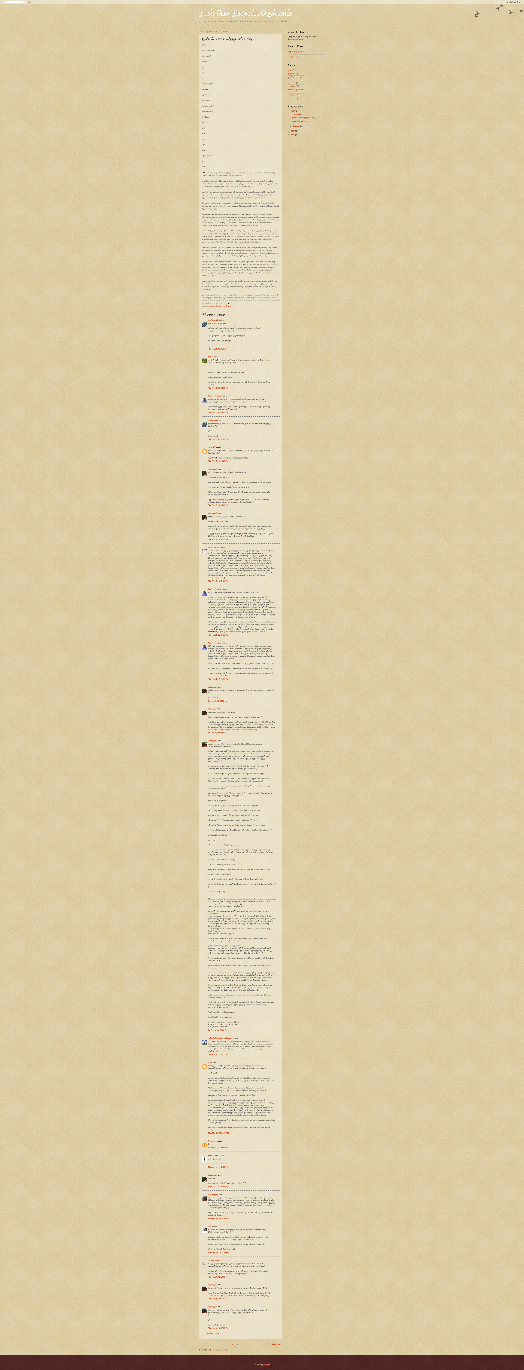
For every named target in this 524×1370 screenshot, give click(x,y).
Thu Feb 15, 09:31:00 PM (218, 349)
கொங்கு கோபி (213, 1260)
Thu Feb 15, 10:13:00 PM (218, 461)
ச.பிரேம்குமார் (213, 1194)
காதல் (212, 306)
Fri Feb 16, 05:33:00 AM (217, 701)
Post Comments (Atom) (219, 1350)
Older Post (276, 1344)
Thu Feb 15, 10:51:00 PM (218, 581)
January (296, 126)
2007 (293, 111)
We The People (214, 396)
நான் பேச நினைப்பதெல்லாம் (245, 12)
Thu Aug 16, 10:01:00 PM (218, 1299)
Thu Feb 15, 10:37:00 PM (218, 539)
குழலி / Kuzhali (214, 547)
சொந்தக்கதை (293, 57)
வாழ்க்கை (227, 306)
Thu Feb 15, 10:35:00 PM (218, 505)
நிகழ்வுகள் (292, 83)
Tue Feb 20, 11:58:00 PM (218, 1055)
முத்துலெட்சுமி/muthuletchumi (220, 1038)
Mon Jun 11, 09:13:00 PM (218, 1187)
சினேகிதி (211, 447)
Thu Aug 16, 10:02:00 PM (218, 1328)
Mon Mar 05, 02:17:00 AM (218, 1133)
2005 (293, 135)
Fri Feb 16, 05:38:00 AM (217, 733)
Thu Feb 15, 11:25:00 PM (218, 679)
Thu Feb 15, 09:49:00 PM (218, 412)
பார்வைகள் (292, 86)
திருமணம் (219, 306)
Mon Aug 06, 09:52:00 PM (218, 1218)
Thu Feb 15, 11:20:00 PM (218, 635)
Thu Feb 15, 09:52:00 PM (218, 439)
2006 (293, 131)
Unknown (212, 1141)
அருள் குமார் (212, 469)
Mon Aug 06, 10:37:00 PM (218, 1252)
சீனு (209, 1226)
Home (235, 1344)
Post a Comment (212, 1333)
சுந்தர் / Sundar (214, 1155)
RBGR (210, 357)
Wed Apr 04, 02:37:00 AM (218, 1148)
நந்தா (210, 1062)
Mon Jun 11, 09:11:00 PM (218, 1167)
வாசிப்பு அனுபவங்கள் (295, 90)
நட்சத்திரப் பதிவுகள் (295, 77)
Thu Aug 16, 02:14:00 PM (218, 1277)
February (296, 114)
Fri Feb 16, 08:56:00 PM (217, 1030)
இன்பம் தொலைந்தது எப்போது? (303, 118)
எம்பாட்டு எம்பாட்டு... (299, 121)
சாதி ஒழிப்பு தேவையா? (296, 52)
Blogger (267, 1365)
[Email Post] (228, 303)
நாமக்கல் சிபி (213, 320)
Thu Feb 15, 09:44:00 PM (218, 388)
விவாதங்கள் (292, 99)
